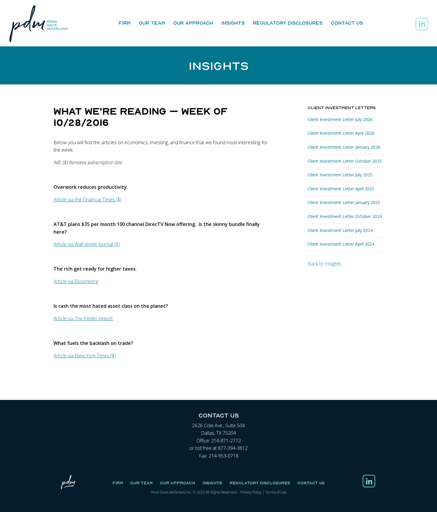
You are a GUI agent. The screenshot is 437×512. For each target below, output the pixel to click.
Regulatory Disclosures (288, 23)
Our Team (152, 23)
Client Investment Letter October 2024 (345, 216)
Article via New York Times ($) (85, 355)
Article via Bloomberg (76, 281)
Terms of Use (276, 492)
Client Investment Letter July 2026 (340, 119)
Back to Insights (324, 263)
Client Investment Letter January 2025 (344, 202)
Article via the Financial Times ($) (88, 199)
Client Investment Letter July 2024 (340, 230)
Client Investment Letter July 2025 (340, 175)
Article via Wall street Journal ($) (87, 244)
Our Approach (193, 23)
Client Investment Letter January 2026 (344, 147)
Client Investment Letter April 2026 (341, 133)
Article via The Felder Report (83, 318)
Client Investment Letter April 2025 (341, 188)
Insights (233, 23)
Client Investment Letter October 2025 (345, 161)
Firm (125, 23)
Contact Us (347, 23)
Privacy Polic (250, 492)
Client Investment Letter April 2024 (341, 244)
